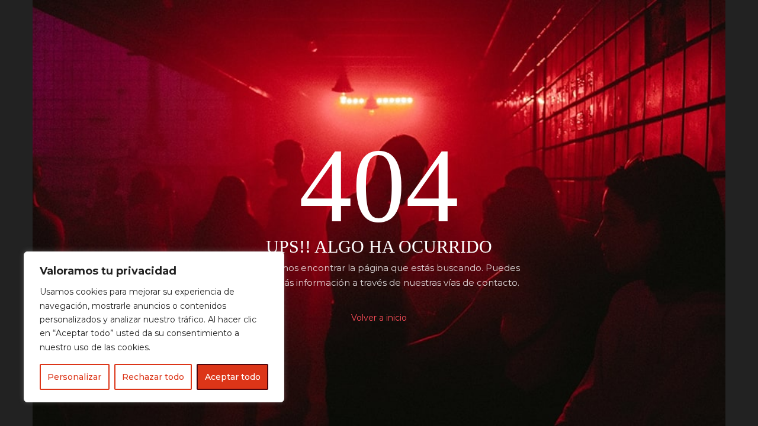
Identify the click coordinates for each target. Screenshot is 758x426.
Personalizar (74, 377)
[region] (154, 326)
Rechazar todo (153, 377)
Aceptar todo (233, 377)
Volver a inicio (379, 317)
